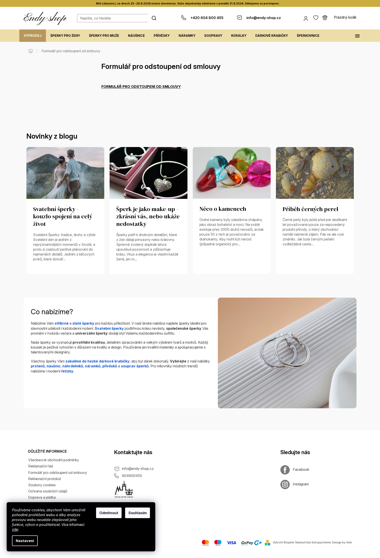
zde (15, 529)
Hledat (154, 18)
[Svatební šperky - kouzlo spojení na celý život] (65, 172)
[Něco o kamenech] (232, 172)
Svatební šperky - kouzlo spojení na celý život (62, 216)
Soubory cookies (42, 485)
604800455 (132, 475)
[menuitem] (32, 35)
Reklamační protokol (44, 479)
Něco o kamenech (222, 209)
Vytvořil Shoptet (283, 542)
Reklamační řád (40, 466)
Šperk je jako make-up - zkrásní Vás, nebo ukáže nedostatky (148, 216)
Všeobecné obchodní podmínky (53, 460)
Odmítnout (108, 513)
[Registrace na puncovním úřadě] (124, 489)
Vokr (349, 542)
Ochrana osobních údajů (47, 491)
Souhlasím (137, 513)
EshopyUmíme (321, 542)
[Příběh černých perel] (315, 172)
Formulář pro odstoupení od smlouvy (57, 472)
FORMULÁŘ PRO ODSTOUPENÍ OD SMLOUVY (141, 86)
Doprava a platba (42, 497)
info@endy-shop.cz (138, 468)
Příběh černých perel (310, 209)
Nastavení (25, 541)
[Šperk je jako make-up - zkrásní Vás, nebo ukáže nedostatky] (148, 172)
